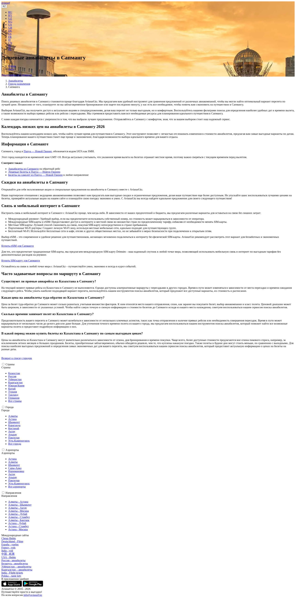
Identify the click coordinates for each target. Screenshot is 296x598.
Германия (13, 397)
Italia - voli (7, 550)
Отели (12, 66)
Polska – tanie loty (11, 575)
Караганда (14, 425)
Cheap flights (8, 538)
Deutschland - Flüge (12, 541)
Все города (14, 443)
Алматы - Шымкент (20, 504)
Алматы (13, 416)
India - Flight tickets (12, 572)
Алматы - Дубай (17, 514)
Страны (10, 364)
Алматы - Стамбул (19, 517)
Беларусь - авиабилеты (14, 563)
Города (9, 407)
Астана (12, 419)
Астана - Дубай (17, 523)
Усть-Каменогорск (19, 440)
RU (10, 12)
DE (10, 30)
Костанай (13, 428)
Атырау (12, 434)
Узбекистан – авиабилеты (16, 566)
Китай (12, 388)
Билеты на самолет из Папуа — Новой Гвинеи (35, 174)
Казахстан (14, 373)
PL (9, 49)
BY (10, 15)
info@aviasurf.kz (32, 595)
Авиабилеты (15, 80)
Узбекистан (15, 379)
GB (10, 27)
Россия (12, 376)
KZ (4, 6)
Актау (11, 431)
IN (9, 46)
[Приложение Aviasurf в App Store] (12, 585)
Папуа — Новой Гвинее (38, 151)
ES (9, 33)
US (10, 24)
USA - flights (8, 557)
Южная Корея (16, 385)
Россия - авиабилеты (13, 560)
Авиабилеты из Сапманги (16, 74)
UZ (10, 18)
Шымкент (14, 422)
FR (10, 36)
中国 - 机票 (8, 553)
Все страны (15, 401)
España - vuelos (9, 544)
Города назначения (19, 83)
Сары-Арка (14, 468)
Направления (13, 492)
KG (10, 21)
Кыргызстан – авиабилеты (16, 569)
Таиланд (13, 394)
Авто (11, 69)
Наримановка (16, 471)
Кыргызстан (15, 382)
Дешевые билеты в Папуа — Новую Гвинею (34, 171)
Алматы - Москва (18, 510)
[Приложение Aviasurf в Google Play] (33, 585)
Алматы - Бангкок (18, 520)
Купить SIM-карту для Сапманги (20, 260)
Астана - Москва (18, 529)
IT (9, 40)
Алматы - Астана (18, 501)
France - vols (8, 547)
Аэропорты (12, 449)
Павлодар (14, 437)
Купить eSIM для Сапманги (17, 245)
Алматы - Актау (17, 507)
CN (10, 43)
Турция (12, 391)
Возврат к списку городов (16, 358)
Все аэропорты (17, 486)
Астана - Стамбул (18, 526)
